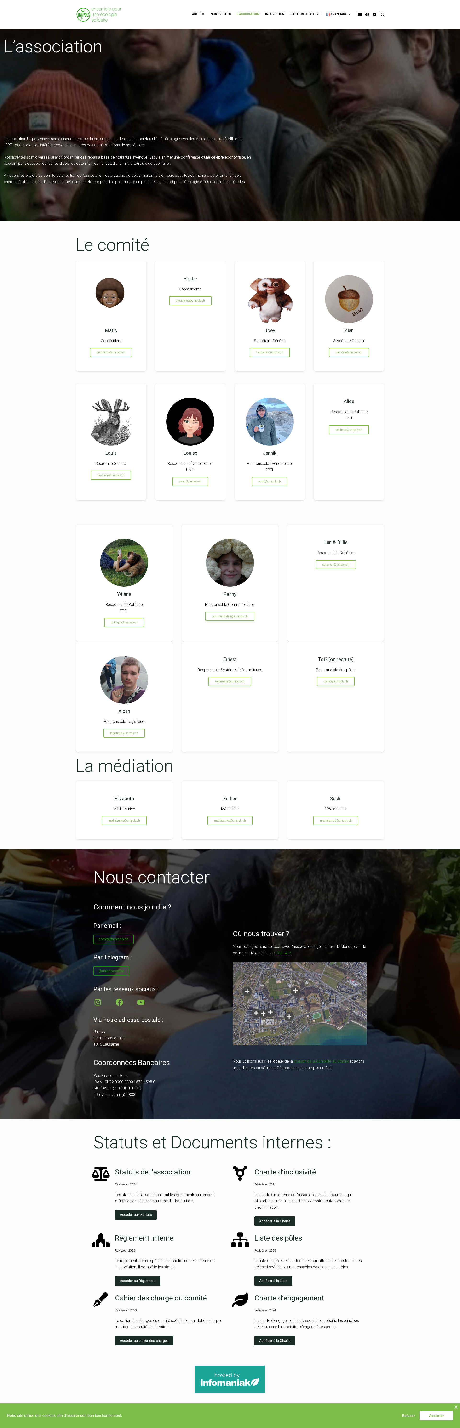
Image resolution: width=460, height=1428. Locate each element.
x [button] (456, 1407)
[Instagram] (360, 14)
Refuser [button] (408, 1415)
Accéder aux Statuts (136, 1215)
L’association (248, 14)
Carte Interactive (305, 14)
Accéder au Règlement (137, 1281)
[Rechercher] (383, 14)
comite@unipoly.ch (113, 939)
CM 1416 (284, 953)
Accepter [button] (436, 1415)
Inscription (274, 14)
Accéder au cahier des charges (144, 1340)
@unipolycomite (111, 971)
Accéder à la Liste (273, 1281)
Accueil (198, 14)
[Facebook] (367, 14)
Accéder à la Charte (274, 1221)
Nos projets (221, 14)
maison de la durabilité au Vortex (321, 1061)
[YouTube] (374, 14)
